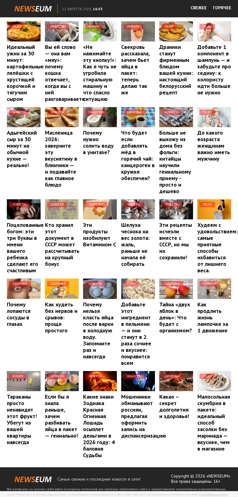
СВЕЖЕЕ (199, 8)
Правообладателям (213, 494)
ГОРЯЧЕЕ (222, 8)
